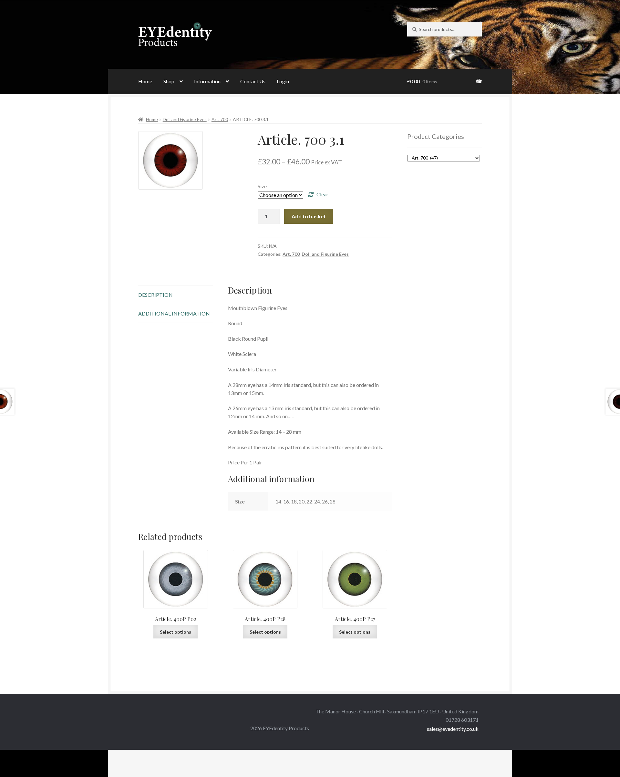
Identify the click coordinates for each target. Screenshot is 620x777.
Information (207, 81)
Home (145, 81)
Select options (175, 632)
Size (262, 186)
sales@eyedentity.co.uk (453, 729)
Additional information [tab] (174, 313)
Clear (322, 194)
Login (283, 81)
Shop (168, 81)
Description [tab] (155, 295)
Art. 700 (220, 119)
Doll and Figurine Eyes (185, 119)
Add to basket (309, 216)
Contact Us (252, 81)
